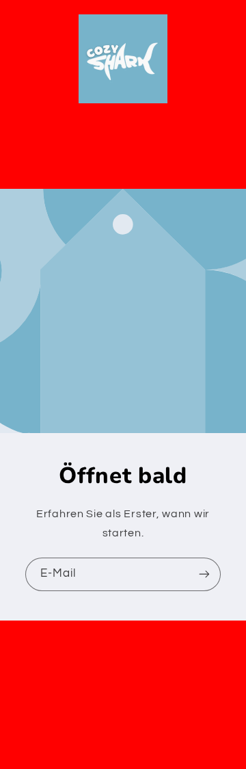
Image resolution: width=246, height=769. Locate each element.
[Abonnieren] (204, 574)
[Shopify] (194, 707)
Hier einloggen (182, 732)
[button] (123, 162)
